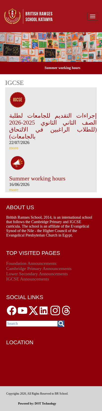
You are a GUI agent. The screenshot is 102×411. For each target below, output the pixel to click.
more (13, 147)
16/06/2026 (19, 184)
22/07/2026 (19, 142)
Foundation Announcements (31, 263)
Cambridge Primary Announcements (39, 268)
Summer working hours (37, 178)
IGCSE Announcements (27, 278)
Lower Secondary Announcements (37, 273)
